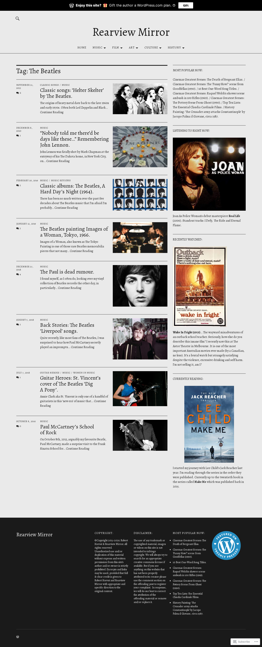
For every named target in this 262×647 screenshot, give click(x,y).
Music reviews (61, 180)
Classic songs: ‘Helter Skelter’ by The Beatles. (72, 93)
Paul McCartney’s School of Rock (67, 429)
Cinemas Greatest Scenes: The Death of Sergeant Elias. (208, 79)
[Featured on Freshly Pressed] (226, 559)
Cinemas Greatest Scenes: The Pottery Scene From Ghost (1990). (189, 584)
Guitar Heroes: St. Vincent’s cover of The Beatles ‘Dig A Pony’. (70, 383)
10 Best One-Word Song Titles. (217, 89)
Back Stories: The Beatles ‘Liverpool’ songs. (67, 328)
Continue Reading (58, 161)
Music (97, 47)
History (174, 47)
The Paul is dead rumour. (67, 271)
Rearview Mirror (131, 32)
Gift (186, 5)
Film (115, 47)
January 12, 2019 (26, 223)
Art (132, 47)
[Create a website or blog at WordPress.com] (17, 637)
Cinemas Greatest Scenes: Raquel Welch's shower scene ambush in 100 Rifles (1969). (189, 571)
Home (81, 47)
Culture (151, 47)
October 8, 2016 (26, 421)
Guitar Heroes (49, 372)
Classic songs (49, 84)
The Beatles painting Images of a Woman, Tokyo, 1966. (74, 232)
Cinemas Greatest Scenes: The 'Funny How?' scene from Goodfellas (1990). (189, 553)
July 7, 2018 (23, 372)
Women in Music (84, 372)
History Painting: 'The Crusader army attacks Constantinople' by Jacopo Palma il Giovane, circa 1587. (209, 112)
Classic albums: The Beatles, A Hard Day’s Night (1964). (72, 188)
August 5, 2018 (25, 319)
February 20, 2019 (27, 180)
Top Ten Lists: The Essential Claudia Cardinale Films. (188, 595)
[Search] (17, 18)
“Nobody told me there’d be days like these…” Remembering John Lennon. (74, 139)
